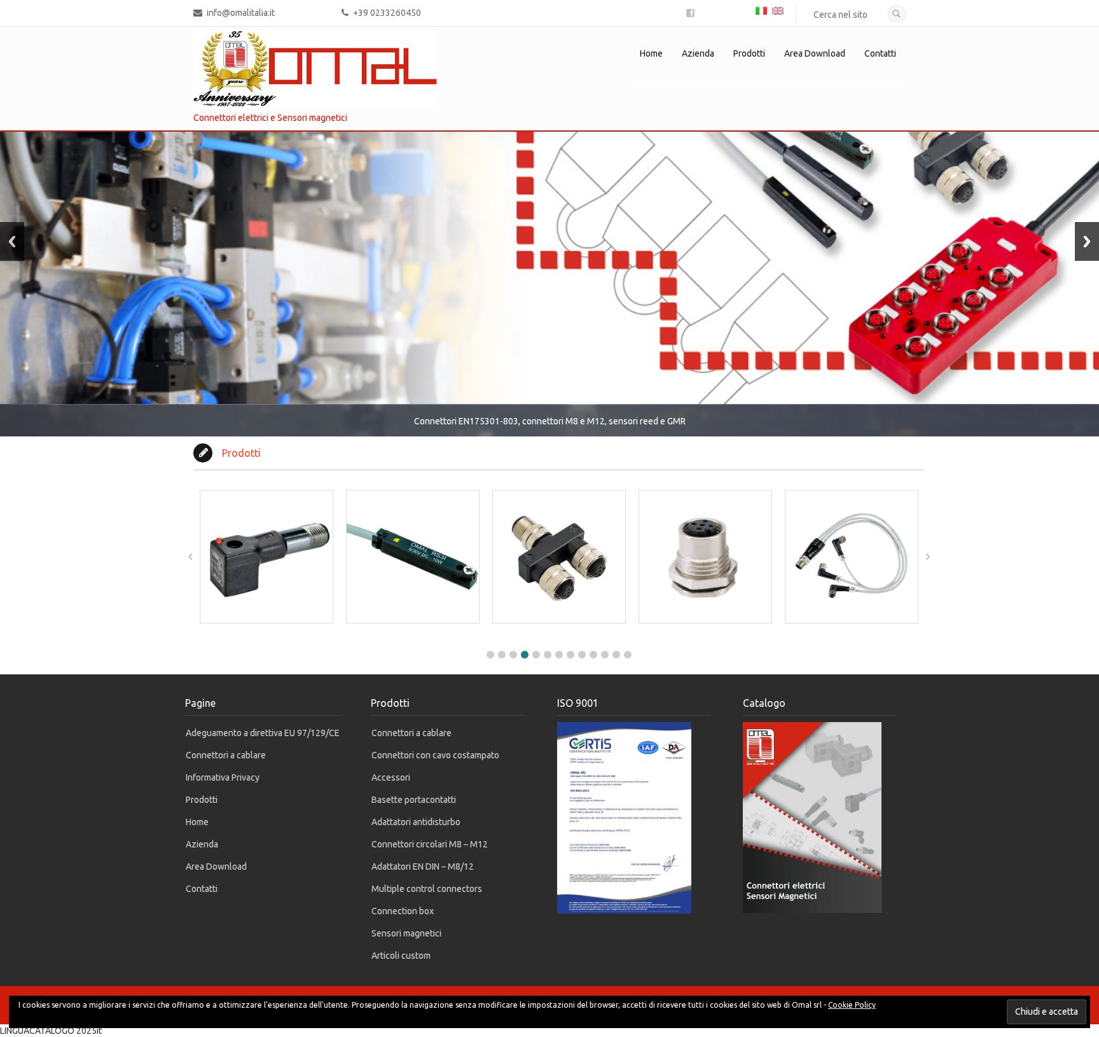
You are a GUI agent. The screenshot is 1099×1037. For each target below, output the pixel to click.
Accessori (390, 777)
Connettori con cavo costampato (435, 755)
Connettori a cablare (226, 755)
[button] (490, 654)
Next (1087, 241)
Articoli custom (401, 955)
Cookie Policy (852, 1005)
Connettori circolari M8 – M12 (429, 844)
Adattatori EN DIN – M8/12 (422, 866)
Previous (12, 241)
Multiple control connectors (426, 889)
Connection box (402, 911)
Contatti (880, 53)
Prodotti (749, 53)
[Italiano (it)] (761, 9)
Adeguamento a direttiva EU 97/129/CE (263, 733)
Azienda (698, 53)
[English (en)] (778, 9)
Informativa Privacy (222, 777)
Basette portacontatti (413, 800)
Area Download (814, 53)
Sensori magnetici (406, 933)
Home (651, 53)
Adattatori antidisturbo (415, 822)
